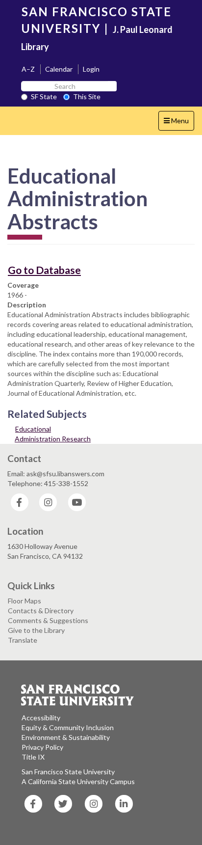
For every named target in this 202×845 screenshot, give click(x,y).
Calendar (59, 69)
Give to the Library (36, 630)
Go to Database (44, 270)
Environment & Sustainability (66, 737)
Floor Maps (24, 601)
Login (91, 69)
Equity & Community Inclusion (68, 727)
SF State (44, 96)
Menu (178, 123)
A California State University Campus (78, 781)
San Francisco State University (68, 771)
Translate (22, 640)
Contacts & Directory (41, 610)
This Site (87, 96)
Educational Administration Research (53, 434)
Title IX (33, 757)
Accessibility (41, 717)
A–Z (28, 69)
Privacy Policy (42, 747)
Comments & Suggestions (48, 620)
